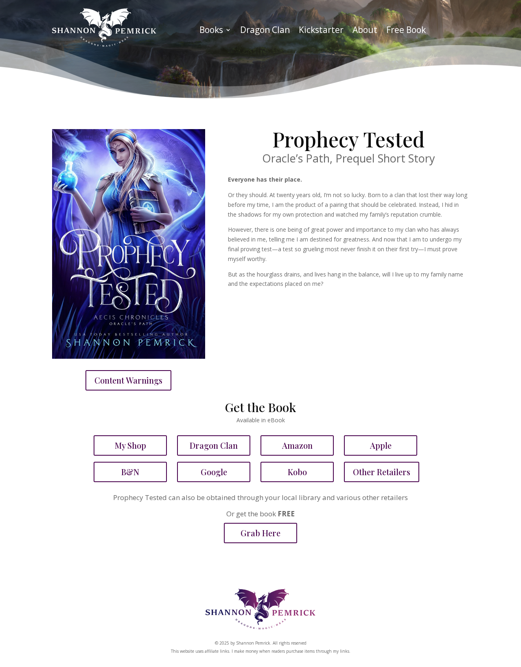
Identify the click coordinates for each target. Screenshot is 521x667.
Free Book (406, 31)
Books (211, 31)
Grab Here (260, 532)
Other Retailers (381, 471)
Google (214, 471)
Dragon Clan (265, 31)
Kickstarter (321, 31)
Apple (381, 445)
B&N (130, 471)
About (364, 31)
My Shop (130, 445)
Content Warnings (128, 380)
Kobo (297, 471)
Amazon (297, 445)
